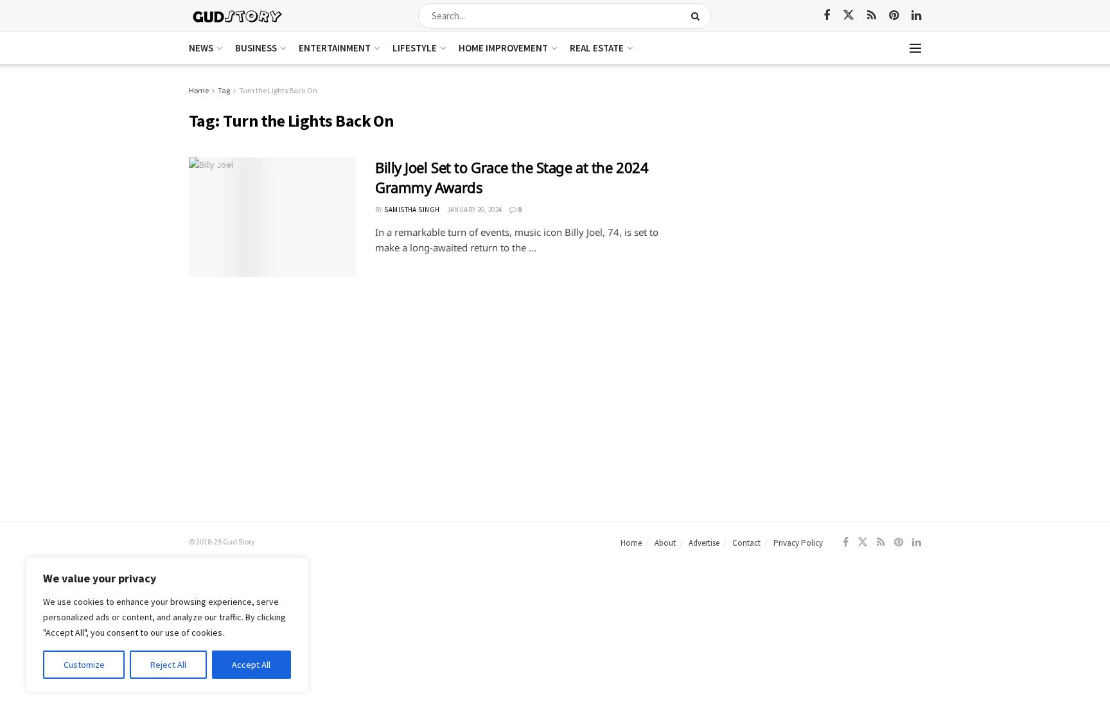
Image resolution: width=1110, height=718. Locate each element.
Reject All (168, 664)
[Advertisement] (810, 174)
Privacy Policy (798, 542)
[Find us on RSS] (871, 15)
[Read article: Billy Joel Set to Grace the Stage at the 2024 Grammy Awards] (272, 217)
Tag (224, 90)
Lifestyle (414, 48)
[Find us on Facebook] (827, 15)
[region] (167, 624)
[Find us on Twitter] (848, 15)
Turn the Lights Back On (278, 90)
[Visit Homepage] (238, 15)
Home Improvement (503, 48)
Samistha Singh (411, 209)
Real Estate (597, 48)
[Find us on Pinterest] (894, 15)
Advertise (704, 542)
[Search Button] (698, 16)
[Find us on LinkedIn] (916, 15)
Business (256, 48)
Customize (84, 664)
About (665, 542)
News (201, 48)
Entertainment (335, 48)
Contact (746, 542)
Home (199, 90)
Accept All (251, 664)
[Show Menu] (915, 48)
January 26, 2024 (474, 209)
